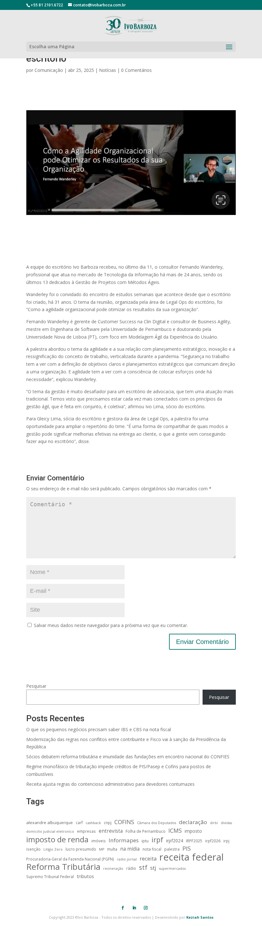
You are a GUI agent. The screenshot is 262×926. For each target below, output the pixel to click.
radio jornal (127, 859)
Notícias (107, 70)
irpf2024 (174, 841)
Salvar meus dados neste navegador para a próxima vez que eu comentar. (111, 625)
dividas (226, 823)
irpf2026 (212, 840)
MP (101, 849)
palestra (172, 849)
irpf (157, 840)
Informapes (124, 840)
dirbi (214, 823)
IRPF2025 (194, 840)
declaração (193, 822)
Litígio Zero (53, 849)
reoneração (113, 868)
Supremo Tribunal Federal (50, 876)
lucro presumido (81, 849)
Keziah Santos (199, 917)
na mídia (130, 849)
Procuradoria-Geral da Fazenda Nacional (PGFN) (70, 858)
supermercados (172, 868)
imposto (193, 831)
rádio (131, 868)
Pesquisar (36, 686)
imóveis (98, 840)
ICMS (175, 830)
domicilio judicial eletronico (50, 831)
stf (143, 867)
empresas (86, 831)
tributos (85, 876)
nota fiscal (152, 849)
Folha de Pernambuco (146, 831)
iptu (145, 840)
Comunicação (49, 70)
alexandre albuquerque (49, 822)
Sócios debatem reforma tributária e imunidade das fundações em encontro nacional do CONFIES (127, 757)
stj (153, 867)
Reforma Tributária (63, 867)
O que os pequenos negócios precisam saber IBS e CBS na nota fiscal (98, 729)
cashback (93, 823)
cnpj (108, 822)
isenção (33, 849)
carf (79, 822)
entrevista (111, 831)
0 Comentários (136, 70)
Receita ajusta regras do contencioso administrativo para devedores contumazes (110, 784)
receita (148, 858)
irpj (226, 840)
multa (112, 849)
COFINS (124, 822)
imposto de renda (57, 839)
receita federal (191, 857)
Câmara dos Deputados (156, 823)
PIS (186, 848)
